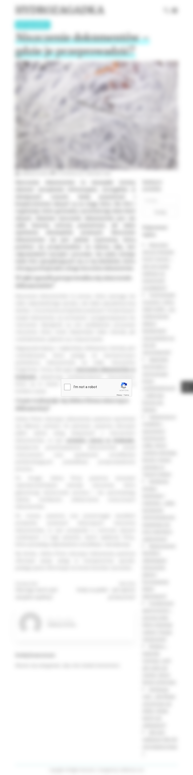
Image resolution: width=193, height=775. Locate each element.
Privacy (119, 395)
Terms (126, 395)
